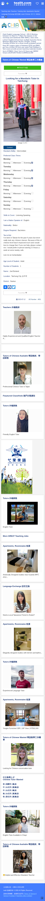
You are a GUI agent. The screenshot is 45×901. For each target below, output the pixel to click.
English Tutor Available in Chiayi (15, 835)
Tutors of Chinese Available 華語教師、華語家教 (21, 357)
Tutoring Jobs (22, 11)
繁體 (2, 17)
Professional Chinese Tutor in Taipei (16, 387)
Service (6, 896)
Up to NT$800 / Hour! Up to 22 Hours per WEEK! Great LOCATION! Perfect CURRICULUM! (20, 52)
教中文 (33, 14)
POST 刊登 (23, 68)
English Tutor (8, 527)
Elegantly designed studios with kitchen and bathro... (22, 653)
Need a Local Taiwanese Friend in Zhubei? (19, 615)
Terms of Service (30, 894)
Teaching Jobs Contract (24, 896)
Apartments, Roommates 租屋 (16, 546)
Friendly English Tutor (11, 434)
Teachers (14, 11)
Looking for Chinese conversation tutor (17, 768)
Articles (38, 14)
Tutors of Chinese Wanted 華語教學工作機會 (22, 59)
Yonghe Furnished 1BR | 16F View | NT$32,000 (20, 728)
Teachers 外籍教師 (11, 307)
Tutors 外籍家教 (10, 406)
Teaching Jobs (5, 11)
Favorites (21, 74)
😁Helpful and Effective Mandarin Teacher (18, 875)
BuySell (36, 11)
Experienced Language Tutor (13, 690)
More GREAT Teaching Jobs (15, 536)
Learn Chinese (25, 14)
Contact (12, 896)
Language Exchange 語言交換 (10, 14)
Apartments (30, 11)
